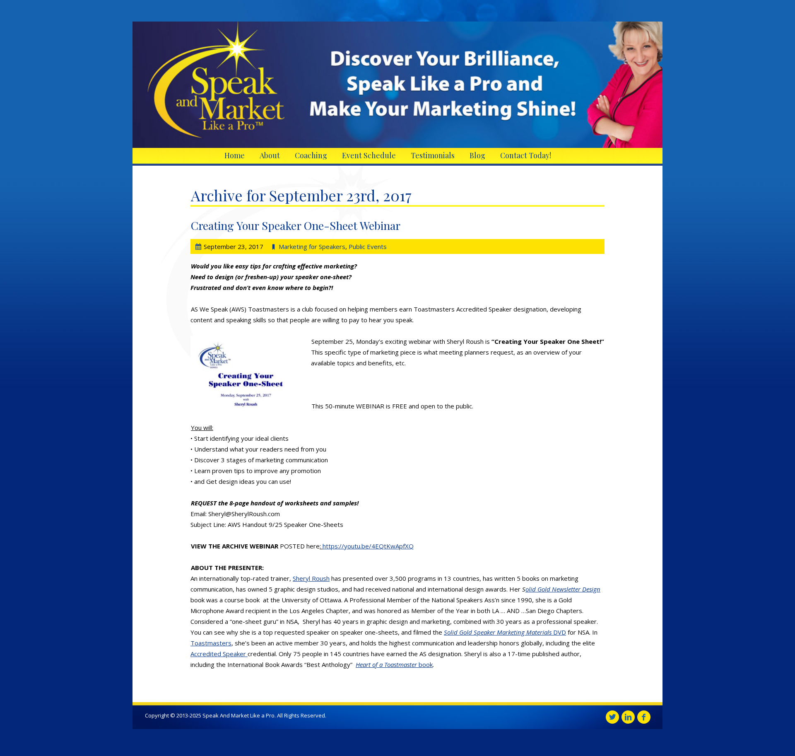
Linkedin (628, 717)
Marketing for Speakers (312, 246)
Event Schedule (369, 155)
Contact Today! (525, 155)
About (270, 155)
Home (234, 155)
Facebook (643, 717)
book (394, 664)
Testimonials (433, 155)
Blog (477, 155)
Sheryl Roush (311, 578)
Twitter (612, 717)
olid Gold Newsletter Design (562, 589)
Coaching (311, 155)
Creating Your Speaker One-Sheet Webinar (295, 225)
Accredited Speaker (219, 654)
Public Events (368, 246)
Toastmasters (210, 643)
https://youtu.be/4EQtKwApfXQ (368, 546)
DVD (505, 632)
